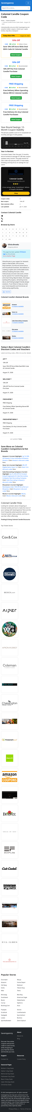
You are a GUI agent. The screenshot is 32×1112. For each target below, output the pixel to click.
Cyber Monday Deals (7, 1082)
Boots (3, 1000)
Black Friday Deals (7, 1079)
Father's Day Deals (7, 1071)
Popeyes (3, 1010)
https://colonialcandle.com (16, 181)
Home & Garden (10, 20)
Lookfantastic (21, 1012)
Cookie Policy (21, 1059)
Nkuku (23, 494)
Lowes (3, 1018)
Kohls (3, 988)
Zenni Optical (21, 1020)
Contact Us (4, 1059)
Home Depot (21, 982)
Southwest (4, 997)
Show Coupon (16, 55)
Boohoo (19, 1018)
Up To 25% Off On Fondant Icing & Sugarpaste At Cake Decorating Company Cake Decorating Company (15, 476)
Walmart (20, 985)
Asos (18, 1006)
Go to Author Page (9, 256)
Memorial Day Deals (7, 1074)
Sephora (20, 1003)
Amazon (3, 982)
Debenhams (21, 1000)
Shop (16, 193)
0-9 (9, 239)
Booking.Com (5, 1006)
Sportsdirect (21, 1015)
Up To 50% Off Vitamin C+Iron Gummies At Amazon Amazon (15, 458)
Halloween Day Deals (8, 1076)
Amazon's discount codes (20, 460)
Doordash (4, 980)
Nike (2, 991)
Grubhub (4, 1012)
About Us (20, 1036)
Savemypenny (7, 3)
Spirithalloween (6, 1020)
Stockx (19, 1010)
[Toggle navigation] (28, 3)
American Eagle (22, 997)
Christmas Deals (6, 1085)
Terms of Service (25, 1109)
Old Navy (4, 985)
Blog (18, 1039)
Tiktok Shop (21, 988)
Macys (19, 980)
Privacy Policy (13, 1109)
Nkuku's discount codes (14, 496)
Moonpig (4, 995)
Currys (3, 1003)
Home (2, 20)
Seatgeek (4, 1015)
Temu (19, 991)
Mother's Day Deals (7, 1068)
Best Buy (20, 995)
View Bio (7, 292)
